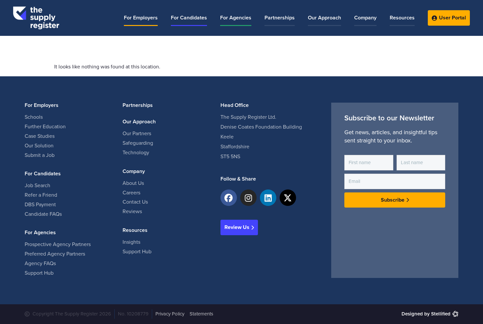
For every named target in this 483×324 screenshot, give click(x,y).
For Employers (141, 17)
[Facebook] (228, 197)
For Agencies (235, 17)
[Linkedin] (268, 197)
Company (365, 17)
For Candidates (189, 17)
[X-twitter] (288, 197)
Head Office (234, 105)
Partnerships (279, 17)
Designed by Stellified (426, 314)
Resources (402, 17)
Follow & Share (238, 179)
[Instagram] (248, 197)
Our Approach (324, 17)
